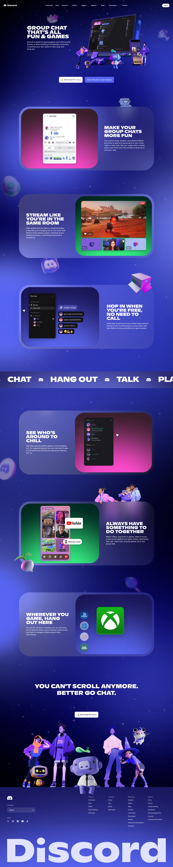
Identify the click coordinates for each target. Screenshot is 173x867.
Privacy (150, 803)
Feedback (131, 826)
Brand (110, 806)
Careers (125, 6)
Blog (129, 806)
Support (130, 800)
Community (131, 813)
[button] (65, 5)
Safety (130, 803)
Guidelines (151, 809)
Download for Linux (72, 80)
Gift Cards (91, 813)
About (110, 800)
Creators (131, 809)
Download (49, 6)
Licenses (150, 816)
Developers (132, 816)
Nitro (58, 6)
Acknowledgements (154, 813)
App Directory (93, 809)
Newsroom (111, 809)
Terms (150, 800)
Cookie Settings (153, 806)
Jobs (109, 803)
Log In (166, 5)
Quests (130, 819)
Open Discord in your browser (99, 80)
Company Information (155, 819)
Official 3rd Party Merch (136, 822)
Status (90, 806)
